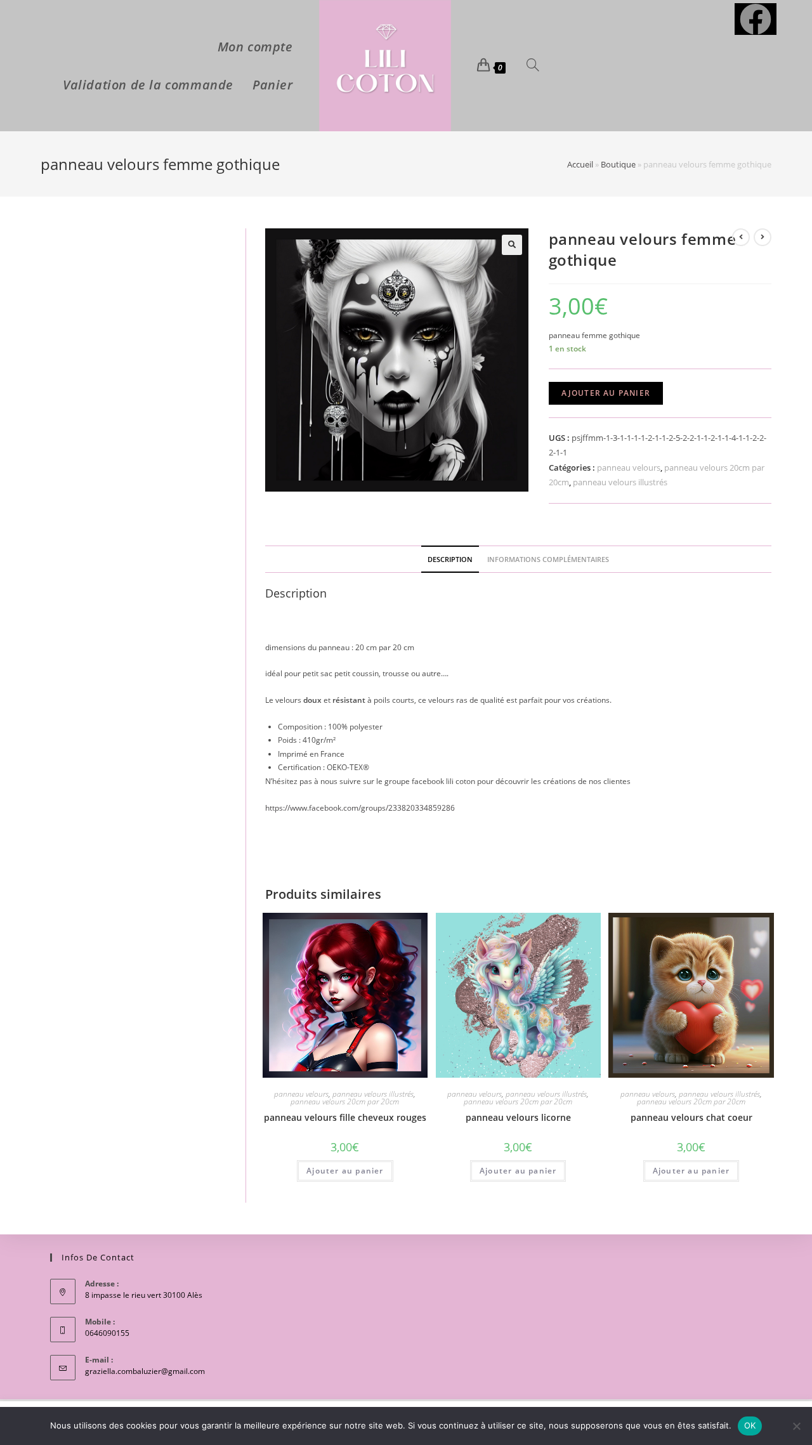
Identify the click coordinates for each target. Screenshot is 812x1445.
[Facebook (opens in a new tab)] (755, 19)
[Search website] (533, 66)
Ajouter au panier (605, 393)
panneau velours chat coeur (691, 1117)
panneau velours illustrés (620, 482)
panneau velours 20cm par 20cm (345, 1101)
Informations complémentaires (548, 559)
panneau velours (628, 467)
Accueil (580, 164)
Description (450, 559)
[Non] (796, 1426)
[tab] (450, 559)
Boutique (618, 164)
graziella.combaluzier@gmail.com (145, 1371)
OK (750, 1425)
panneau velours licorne (518, 1117)
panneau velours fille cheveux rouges (345, 1117)
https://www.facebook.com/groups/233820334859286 (360, 807)
